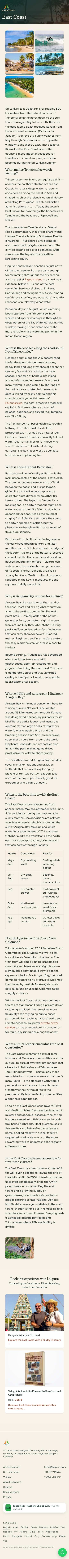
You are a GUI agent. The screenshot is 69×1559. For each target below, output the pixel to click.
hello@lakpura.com (55, 1467)
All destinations (11, 1467)
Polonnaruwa (13, 403)
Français (7, 1532)
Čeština (24, 1527)
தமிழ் (54, 1536)
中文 (5, 1541)
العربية (15, 1527)
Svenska (46, 1536)
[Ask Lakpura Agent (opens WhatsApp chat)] (62, 1552)
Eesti (62, 1527)
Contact (7, 1487)
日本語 (32, 1532)
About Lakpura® (12, 1482)
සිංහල (36, 1536)
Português (17, 1536)
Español (54, 1527)
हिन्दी (15, 1532)
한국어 (41, 1532)
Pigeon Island (34, 279)
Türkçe (62, 1536)
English (7, 1527)
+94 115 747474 (52, 1472)
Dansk (34, 1527)
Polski (6, 1536)
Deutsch (43, 1527)
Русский (28, 1536)
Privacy (7, 1497)
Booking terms (11, 1492)
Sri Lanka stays (11, 1472)
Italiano (23, 1532)
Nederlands (52, 1532)
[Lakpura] (6, 7)
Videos (7, 1477)
